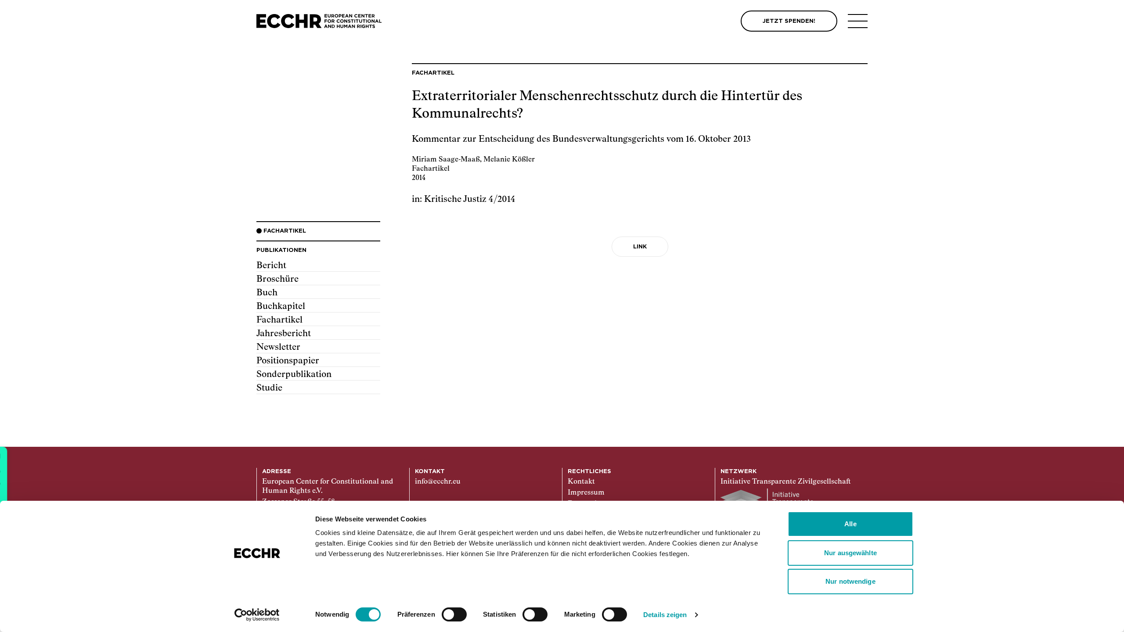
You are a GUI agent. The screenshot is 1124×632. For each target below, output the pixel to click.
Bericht (271, 265)
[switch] (454, 614)
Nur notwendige (850, 581)
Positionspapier (287, 360)
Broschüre (277, 279)
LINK (640, 247)
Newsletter (278, 347)
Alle (850, 524)
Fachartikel (279, 320)
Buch (266, 292)
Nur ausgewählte (850, 553)
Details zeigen (665, 614)
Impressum (586, 492)
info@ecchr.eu (438, 481)
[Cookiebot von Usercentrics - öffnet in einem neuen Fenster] (257, 614)
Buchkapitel (280, 306)
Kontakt (581, 481)
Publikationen (281, 250)
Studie (269, 388)
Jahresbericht (283, 333)
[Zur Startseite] (319, 21)
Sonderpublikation (293, 374)
